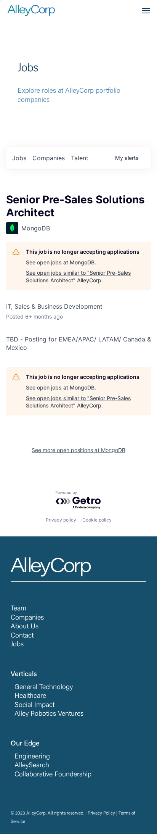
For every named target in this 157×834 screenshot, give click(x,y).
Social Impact (34, 705)
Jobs (17, 644)
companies (48, 158)
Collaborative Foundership (52, 774)
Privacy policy (61, 520)
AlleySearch (31, 765)
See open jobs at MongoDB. (61, 262)
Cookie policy (97, 520)
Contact (22, 636)
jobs (19, 158)
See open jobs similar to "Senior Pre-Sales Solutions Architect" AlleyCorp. (78, 276)
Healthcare (30, 696)
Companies (27, 618)
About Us (24, 626)
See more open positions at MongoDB (78, 450)
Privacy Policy (101, 813)
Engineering (32, 756)
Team (18, 608)
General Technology (43, 687)
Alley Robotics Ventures (48, 714)
